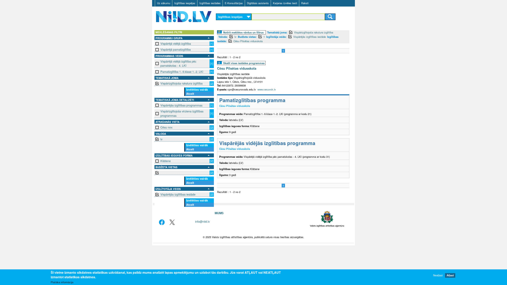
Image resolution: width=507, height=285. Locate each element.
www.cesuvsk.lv (266, 89)
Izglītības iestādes (210, 3)
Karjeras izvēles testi (285, 3)
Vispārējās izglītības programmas (181, 105)
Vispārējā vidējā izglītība (175, 44)
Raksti (305, 3)
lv (161, 139)
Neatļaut (438, 275)
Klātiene (165, 161)
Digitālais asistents (258, 3)
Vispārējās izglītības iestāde (177, 194)
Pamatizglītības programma (252, 100)
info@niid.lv (202, 221)
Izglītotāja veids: (276, 37)
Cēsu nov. (166, 127)
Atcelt (190, 94)
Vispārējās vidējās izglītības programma (267, 143)
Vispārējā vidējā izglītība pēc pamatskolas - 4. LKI (178, 63)
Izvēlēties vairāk (197, 89)
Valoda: (223, 37)
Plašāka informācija (62, 282)
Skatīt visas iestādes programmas (244, 63)
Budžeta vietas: (247, 37)
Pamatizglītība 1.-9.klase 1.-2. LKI (181, 72)
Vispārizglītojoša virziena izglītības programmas (181, 113)
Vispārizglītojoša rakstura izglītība (181, 83)
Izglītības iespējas (184, 3)
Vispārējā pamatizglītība (175, 49)
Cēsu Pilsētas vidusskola (248, 41)
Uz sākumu (163, 3)
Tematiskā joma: (277, 32)
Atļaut (450, 275)
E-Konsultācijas (234, 3)
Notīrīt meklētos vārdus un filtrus (243, 32)
